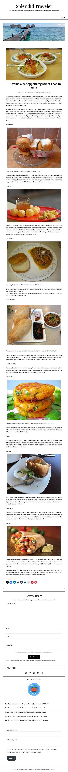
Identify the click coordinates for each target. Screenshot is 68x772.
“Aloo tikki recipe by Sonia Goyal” (15, 423)
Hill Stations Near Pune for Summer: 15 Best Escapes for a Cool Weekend (26, 716)
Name (8, 628)
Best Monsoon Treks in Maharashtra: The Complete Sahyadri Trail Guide (26, 720)
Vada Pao (19, 175)
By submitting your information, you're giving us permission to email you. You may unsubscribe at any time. (32, 751)
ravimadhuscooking (18, 171)
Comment (10, 603)
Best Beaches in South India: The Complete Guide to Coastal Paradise (25, 708)
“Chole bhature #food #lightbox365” (16, 351)
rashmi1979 (18, 285)
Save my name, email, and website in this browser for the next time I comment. (34, 652)
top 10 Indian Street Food (22, 570)
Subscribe (11, 758)
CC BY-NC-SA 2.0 (37, 285)
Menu (63, 17)
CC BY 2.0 (37, 171)
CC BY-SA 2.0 (50, 423)
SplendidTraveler (45, 92)
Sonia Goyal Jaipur (31, 423)
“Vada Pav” (9, 171)
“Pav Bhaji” (9, 285)
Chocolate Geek (32, 351)
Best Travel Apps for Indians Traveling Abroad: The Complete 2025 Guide (26, 704)
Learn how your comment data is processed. (42, 660)
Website (9, 645)
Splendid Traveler (34, 6)
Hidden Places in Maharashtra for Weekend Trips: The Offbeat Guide (25, 712)
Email (8, 637)
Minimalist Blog (39, 769)
